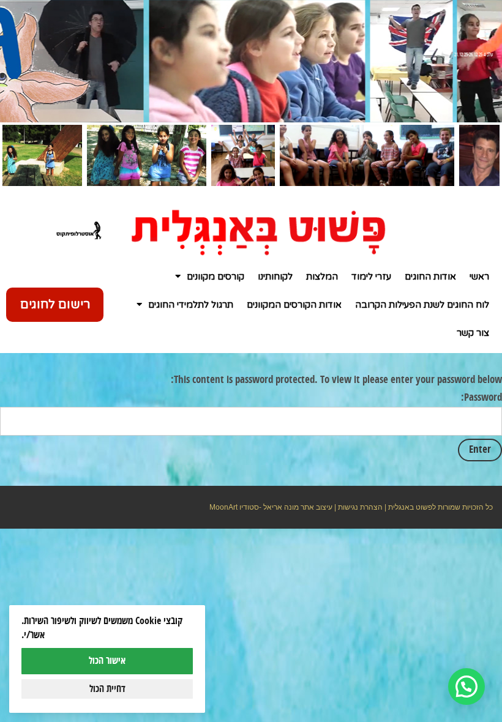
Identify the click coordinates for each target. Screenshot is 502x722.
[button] (466, 686)
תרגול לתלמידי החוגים (190, 304)
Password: (481, 397)
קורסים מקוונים (215, 276)
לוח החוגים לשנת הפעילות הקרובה (422, 304)
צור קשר (473, 332)
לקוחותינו (275, 276)
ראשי (479, 276)
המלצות (322, 276)
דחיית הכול (107, 689)
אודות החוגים (430, 276)
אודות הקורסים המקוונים (294, 304)
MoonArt (223, 507)
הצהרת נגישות (360, 507)
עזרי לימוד (371, 276)
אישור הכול (107, 661)
